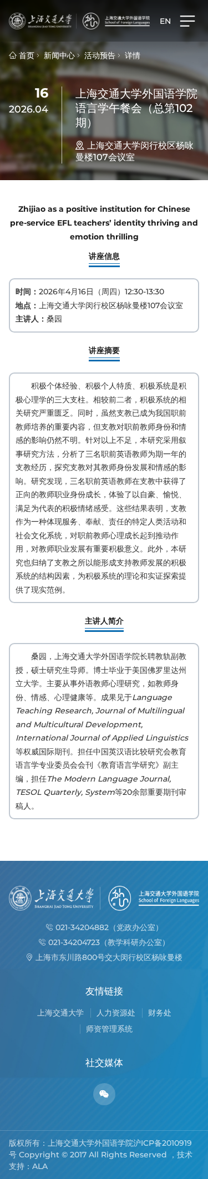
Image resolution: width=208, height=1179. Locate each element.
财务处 (159, 1013)
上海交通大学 (60, 1013)
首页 (25, 55)
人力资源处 (116, 1013)
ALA (40, 1166)
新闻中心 (59, 55)
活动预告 (99, 55)
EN (165, 21)
